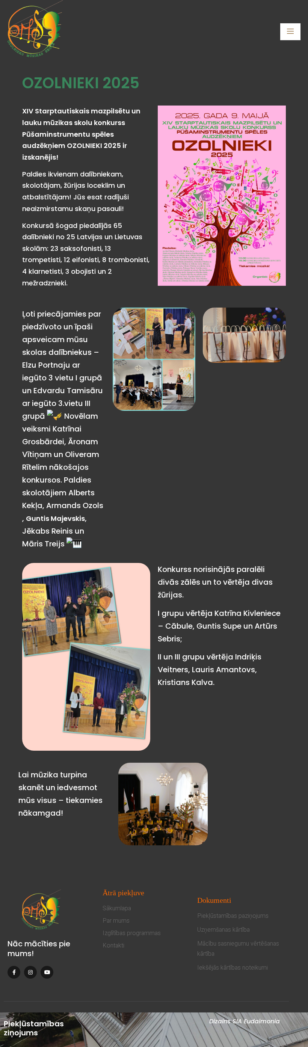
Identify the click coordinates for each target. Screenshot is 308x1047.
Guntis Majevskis (55, 518)
